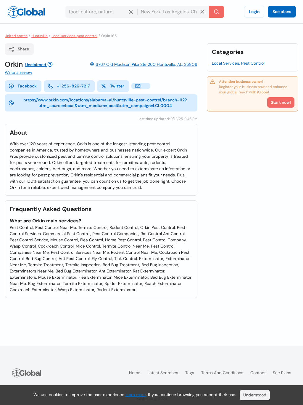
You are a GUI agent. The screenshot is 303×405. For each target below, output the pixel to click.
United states (16, 36)
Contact (258, 372)
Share (23, 49)
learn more (135, 394)
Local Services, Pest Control (238, 63)
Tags (189, 372)
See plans (282, 11)
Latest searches (162, 372)
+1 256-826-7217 (73, 86)
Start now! (281, 102)
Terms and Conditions (222, 372)
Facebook (27, 86)
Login (254, 11)
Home (134, 372)
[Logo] (26, 12)
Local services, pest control (74, 36)
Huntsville (39, 36)
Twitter (117, 86)
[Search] (216, 12)
